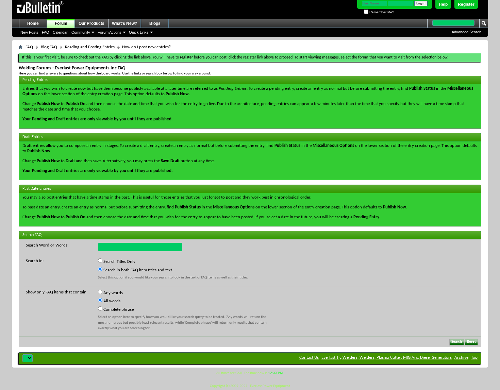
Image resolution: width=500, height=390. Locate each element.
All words (111, 301)
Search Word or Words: (47, 245)
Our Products (91, 23)
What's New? (124, 23)
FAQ (45, 32)
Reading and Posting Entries (90, 47)
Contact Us (309, 357)
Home (33, 23)
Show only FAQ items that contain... (57, 292)
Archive (461, 357)
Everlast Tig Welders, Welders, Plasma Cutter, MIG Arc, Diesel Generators (386, 357)
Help (443, 4)
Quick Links (139, 32)
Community (80, 32)
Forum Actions (109, 32)
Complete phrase (118, 309)
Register (466, 4)
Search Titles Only (118, 261)
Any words (112, 293)
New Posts (29, 32)
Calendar (60, 32)
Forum (61, 23)
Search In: (35, 261)
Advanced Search (466, 32)
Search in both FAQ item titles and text (137, 270)
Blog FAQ (49, 47)
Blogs (155, 23)
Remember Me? (381, 12)
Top (474, 357)
